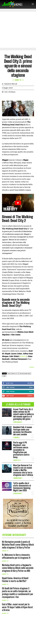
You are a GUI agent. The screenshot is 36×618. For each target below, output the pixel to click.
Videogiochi (17, 422)
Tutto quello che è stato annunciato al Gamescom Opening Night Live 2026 (22, 487)
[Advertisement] (18, 30)
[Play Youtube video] (18, 203)
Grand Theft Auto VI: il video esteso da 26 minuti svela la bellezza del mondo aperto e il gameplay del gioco (23, 414)
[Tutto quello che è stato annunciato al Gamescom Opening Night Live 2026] (7, 486)
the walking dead (24, 373)
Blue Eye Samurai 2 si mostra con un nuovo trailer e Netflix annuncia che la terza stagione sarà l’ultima (23, 470)
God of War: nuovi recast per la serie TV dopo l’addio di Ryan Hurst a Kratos (17, 607)
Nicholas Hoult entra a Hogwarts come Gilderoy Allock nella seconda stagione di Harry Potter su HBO (17, 568)
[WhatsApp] (18, 97)
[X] (9, 97)
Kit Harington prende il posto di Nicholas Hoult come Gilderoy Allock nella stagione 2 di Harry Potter (18, 544)
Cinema (16, 437)
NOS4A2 (23, 356)
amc (9, 373)
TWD (4, 375)
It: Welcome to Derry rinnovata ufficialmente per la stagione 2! (16, 556)
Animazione (17, 478)
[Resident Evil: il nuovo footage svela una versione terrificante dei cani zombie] (7, 430)
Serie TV (5, 550)
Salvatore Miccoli (10, 84)
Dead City (15, 373)
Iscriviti (30, 395)
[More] (22, 97)
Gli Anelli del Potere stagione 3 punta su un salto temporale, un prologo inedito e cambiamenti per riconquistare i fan (17, 592)
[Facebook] (4, 97)
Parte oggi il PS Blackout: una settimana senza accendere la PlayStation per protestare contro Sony (21, 449)
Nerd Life (17, 460)
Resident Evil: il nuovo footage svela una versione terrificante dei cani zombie (22, 431)
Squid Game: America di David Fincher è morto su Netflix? (15, 579)
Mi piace (30, 383)
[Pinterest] (13, 97)
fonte (32, 367)
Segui (31, 387)
